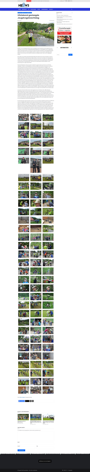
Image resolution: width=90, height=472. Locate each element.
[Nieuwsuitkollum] (24, 5)
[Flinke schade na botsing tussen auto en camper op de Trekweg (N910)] (48, 417)
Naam (19, 442)
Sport (38, 9)
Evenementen (20, 12)
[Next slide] (71, 47)
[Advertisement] (54, 5)
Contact (51, 9)
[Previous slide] (57, 47)
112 (28, 9)
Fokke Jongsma (22, 397)
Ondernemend (44, 9)
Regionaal (24, 9)
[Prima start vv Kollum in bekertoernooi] (23, 417)
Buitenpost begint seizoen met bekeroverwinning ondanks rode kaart (35, 422)
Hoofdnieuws (25, 12)
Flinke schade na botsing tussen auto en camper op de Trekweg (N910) (48, 422)
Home (19, 9)
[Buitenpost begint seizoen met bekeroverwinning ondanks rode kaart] (35, 417)
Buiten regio (33, 9)
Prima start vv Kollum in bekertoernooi (22, 422)
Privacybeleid (70, 470)
